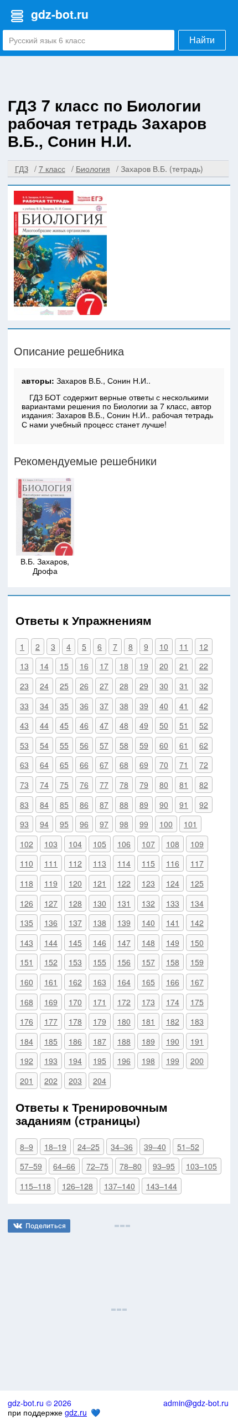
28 (124, 685)
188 (124, 1041)
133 (172, 903)
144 (51, 942)
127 (51, 903)
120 (75, 883)
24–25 (88, 1146)
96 (84, 823)
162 (75, 982)
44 (44, 725)
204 (99, 1080)
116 (172, 863)
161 (51, 982)
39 (143, 705)
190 (172, 1041)
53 (24, 745)
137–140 (119, 1186)
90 (163, 804)
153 (75, 962)
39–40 (155, 1146)
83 (24, 804)
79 (143, 784)
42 (203, 705)
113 (99, 863)
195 (99, 1060)
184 (26, 1041)
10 (163, 646)
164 (124, 982)
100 (166, 823)
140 (148, 922)
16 (84, 665)
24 (44, 685)
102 (26, 843)
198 (148, 1060)
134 (197, 903)
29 (143, 685)
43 (24, 725)
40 (163, 705)
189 (148, 1041)
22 (203, 665)
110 (26, 863)
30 (163, 685)
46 (84, 725)
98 (124, 823)
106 (124, 843)
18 (124, 665)
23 (24, 685)
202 (51, 1080)
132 (148, 903)
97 (104, 823)
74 (44, 784)
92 (203, 804)
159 (197, 962)
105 (99, 843)
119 (51, 883)
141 (172, 922)
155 (99, 962)
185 (51, 1041)
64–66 (64, 1166)
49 (143, 725)
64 (44, 764)
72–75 (97, 1166)
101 (190, 823)
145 (75, 942)
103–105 (201, 1166)
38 (124, 705)
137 (75, 922)
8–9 (26, 1146)
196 (124, 1060)
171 (99, 1001)
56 (84, 745)
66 (84, 764)
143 (26, 942)
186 (75, 1041)
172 (124, 1001)
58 (124, 745)
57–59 (31, 1166)
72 (203, 764)
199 (172, 1060)
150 (197, 942)
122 (124, 883)
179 (99, 1021)
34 (44, 705)
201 (26, 1080)
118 (26, 883)
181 (148, 1021)
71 (183, 764)
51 (183, 725)
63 (24, 764)
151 (26, 962)
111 (51, 863)
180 (124, 1021)
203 (75, 1080)
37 (104, 705)
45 (64, 725)
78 (124, 784)
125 (197, 883)
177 (51, 1021)
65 (64, 764)
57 (104, 745)
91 (183, 804)
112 (75, 863)
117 (197, 863)
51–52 (188, 1146)
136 (51, 922)
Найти (202, 40)
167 (197, 982)
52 (203, 725)
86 (84, 804)
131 (124, 903)
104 (75, 843)
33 (24, 705)
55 (64, 745)
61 (183, 745)
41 (183, 705)
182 (172, 1021)
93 (24, 823)
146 (99, 942)
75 (64, 784)
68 (124, 764)
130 (99, 903)
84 (44, 804)
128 (75, 903)
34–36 (122, 1146)
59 (143, 745)
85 (64, 804)
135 (26, 922)
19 (143, 665)
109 (197, 843)
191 (197, 1041)
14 (44, 665)
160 (26, 982)
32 (203, 685)
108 (172, 843)
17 (104, 665)
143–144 (161, 1186)
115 (148, 863)
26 (84, 685)
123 (148, 883)
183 (197, 1021)
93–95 (164, 1166)
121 (99, 883)
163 (99, 982)
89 (143, 804)
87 (104, 804)
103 (51, 843)
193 (51, 1060)
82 (203, 784)
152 (51, 962)
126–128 (77, 1186)
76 (84, 784)
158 (172, 962)
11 (183, 646)
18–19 (55, 1146)
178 (75, 1021)
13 (24, 665)
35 (64, 705)
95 (64, 823)
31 (183, 685)
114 (124, 863)
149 (172, 942)
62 (203, 745)
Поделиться (45, 1225)
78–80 (131, 1166)
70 (163, 764)
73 (24, 784)
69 (143, 764)
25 (64, 685)
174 (172, 1001)
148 (148, 942)
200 (197, 1060)
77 (104, 784)
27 (104, 685)
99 (143, 823)
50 (163, 725)
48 (124, 725)
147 (124, 942)
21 (183, 665)
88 (124, 804)
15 (64, 665)
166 (172, 982)
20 (163, 665)
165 (148, 982)
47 (104, 725)
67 (104, 764)
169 (51, 1001)
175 (197, 1001)
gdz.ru (76, 1412)
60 (163, 745)
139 (124, 922)
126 (26, 903)
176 (26, 1021)
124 (172, 883)
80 (163, 784)
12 (203, 646)
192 (26, 1060)
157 (148, 962)
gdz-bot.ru (60, 14)
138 (99, 922)
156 (124, 962)
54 (44, 745)
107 (148, 843)
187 (99, 1041)
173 (148, 1001)
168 (26, 1001)
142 (197, 922)
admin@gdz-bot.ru (196, 1402)
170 (75, 1001)
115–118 (35, 1186)
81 (183, 784)
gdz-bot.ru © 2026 (39, 1402)
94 (44, 823)
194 (75, 1060)
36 (84, 705)
